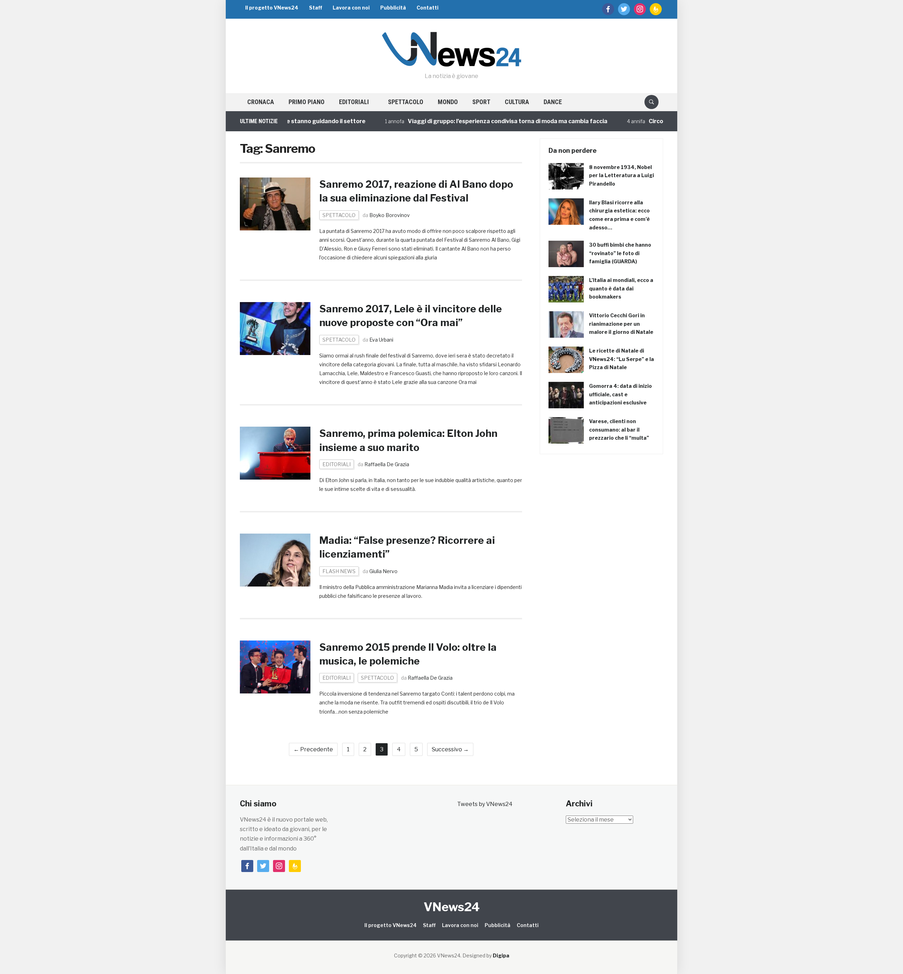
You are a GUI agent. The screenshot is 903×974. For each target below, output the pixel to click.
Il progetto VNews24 (271, 8)
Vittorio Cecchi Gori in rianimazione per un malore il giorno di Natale (621, 323)
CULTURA (517, 102)
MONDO (448, 102)
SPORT (481, 102)
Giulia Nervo (383, 571)
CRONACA (260, 102)
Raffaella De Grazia (386, 464)
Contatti (427, 8)
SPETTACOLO (405, 102)
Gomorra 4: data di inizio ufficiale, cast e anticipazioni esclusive (620, 394)
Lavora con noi (351, 8)
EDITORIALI (354, 102)
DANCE (553, 102)
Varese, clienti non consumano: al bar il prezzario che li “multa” (619, 429)
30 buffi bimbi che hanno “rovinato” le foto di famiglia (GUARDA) (620, 253)
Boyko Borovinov (389, 215)
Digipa (501, 955)
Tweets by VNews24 (485, 804)
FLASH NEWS (339, 571)
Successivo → (450, 749)
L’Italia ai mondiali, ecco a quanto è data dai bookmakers (621, 288)
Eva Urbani (381, 340)
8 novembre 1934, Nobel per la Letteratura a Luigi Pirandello (621, 175)
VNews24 (452, 907)
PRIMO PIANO (307, 102)
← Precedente (313, 749)
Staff (315, 8)
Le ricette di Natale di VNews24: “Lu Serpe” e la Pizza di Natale (621, 359)
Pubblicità (393, 8)
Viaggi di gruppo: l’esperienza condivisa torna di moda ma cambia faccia (486, 121)
